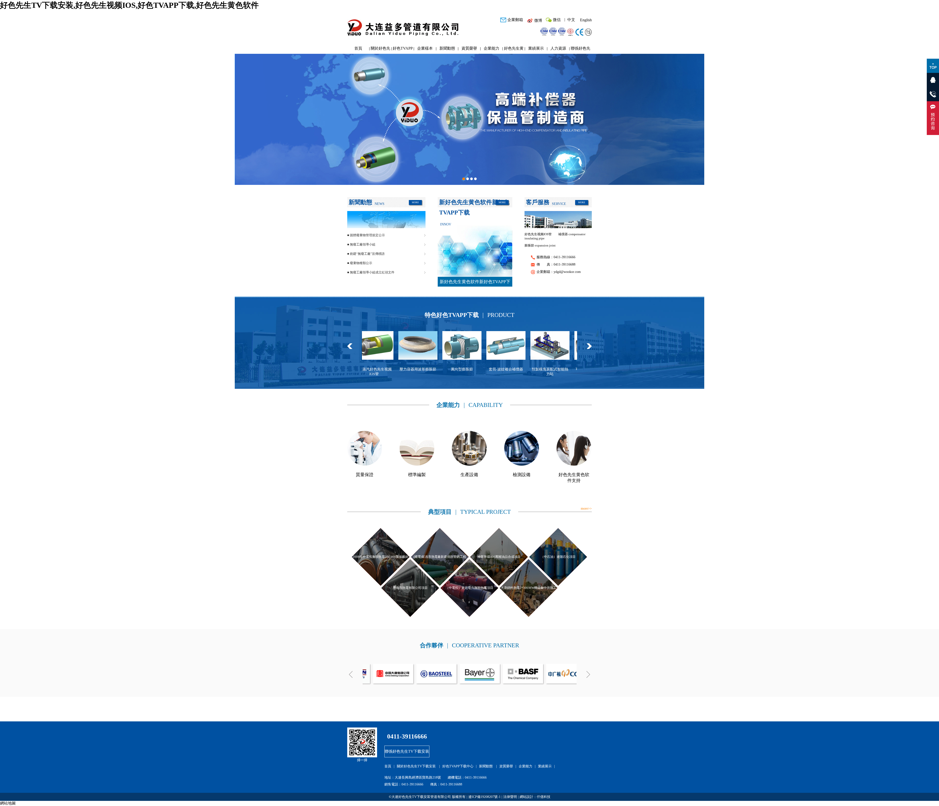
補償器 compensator (571, 234)
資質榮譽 (469, 48)
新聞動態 (447, 48)
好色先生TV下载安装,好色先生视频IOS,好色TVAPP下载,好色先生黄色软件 (129, 5)
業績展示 (536, 48)
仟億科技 (543, 797)
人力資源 (558, 48)
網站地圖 (8, 803)
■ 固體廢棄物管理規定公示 (366, 235)
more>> (586, 508)
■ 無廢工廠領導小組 (361, 244)
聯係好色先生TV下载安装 (580, 49)
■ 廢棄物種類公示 (359, 263)
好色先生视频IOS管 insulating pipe (538, 236)
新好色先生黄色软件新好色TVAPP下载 (475, 283)
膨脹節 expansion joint (540, 245)
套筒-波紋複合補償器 (401, 369)
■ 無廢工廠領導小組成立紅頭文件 (370, 272)
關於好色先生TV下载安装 (380, 49)
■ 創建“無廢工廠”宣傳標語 (366, 254)
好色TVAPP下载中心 (403, 49)
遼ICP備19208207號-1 (484, 797)
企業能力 (491, 48)
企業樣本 (425, 48)
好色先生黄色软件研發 (514, 49)
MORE (415, 202)
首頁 (358, 48)
